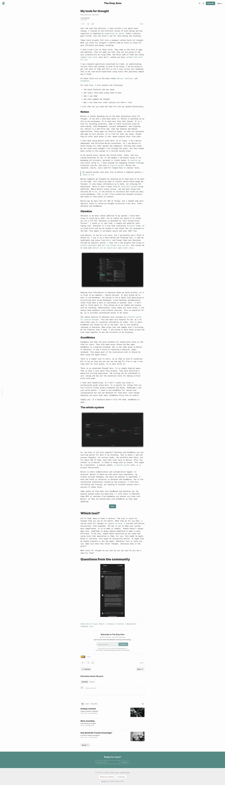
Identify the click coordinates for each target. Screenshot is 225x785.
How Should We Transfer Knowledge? (96, 733)
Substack (103, 781)
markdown (131, 226)
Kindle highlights (89, 245)
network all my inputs (102, 248)
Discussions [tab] (94, 704)
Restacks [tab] (92, 682)
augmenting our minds (114, 33)
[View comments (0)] (88, 24)
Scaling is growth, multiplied (89, 711)
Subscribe (210, 3)
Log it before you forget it (88, 723)
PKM (91, 221)
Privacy (112, 772)
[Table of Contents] (2, 392)
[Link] (78, 111)
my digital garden (115, 165)
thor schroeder (85, 18)
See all (84, 745)
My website (132, 160)
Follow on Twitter (115, 624)
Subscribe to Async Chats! (93, 624)
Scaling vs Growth (88, 709)
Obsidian (129, 78)
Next (139, 669)
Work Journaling (87, 721)
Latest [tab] (87, 704)
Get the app (121, 777)
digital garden (123, 465)
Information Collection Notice (112, 650)
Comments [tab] (85, 682)
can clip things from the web (115, 245)
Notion (120, 78)
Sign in (219, 3)
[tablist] (88, 682)
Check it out (88, 175)
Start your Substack (108, 777)
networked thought (129, 186)
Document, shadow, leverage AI (90, 735)
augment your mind (89, 57)
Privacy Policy (125, 650)
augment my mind (115, 523)
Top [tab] (83, 704)
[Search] (199, 3)
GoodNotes (85, 81)
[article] (112, 712)
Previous (87, 669)
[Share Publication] (203, 3)
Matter (108, 240)
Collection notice (125, 772)
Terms (117, 772)
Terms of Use (121, 648)
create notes (128, 248)
